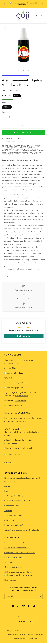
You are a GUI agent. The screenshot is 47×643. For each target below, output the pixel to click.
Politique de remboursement (16, 548)
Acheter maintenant (23, 132)
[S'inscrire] (40, 597)
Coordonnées (33, 638)
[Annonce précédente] (4, 4)
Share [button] (7, 276)
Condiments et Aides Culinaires (16, 75)
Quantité (5, 112)
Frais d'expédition (7, 98)
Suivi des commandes (13, 515)
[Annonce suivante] (42, 4)
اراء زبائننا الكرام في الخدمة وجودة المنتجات (21, 530)
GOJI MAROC (16, 631)
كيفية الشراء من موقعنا (13, 525)
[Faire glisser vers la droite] (28, 71)
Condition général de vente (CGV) (19, 553)
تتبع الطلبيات (9, 520)
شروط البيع (8, 562)
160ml (8, 107)
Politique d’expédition (19, 638)
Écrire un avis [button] (23, 336)
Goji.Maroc (19, 405)
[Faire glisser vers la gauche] (18, 71)
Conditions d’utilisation (35, 634)
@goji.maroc (20, 400)
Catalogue (9, 462)
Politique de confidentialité (16, 543)
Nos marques (10, 580)
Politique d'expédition (14, 557)
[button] (4, 15)
